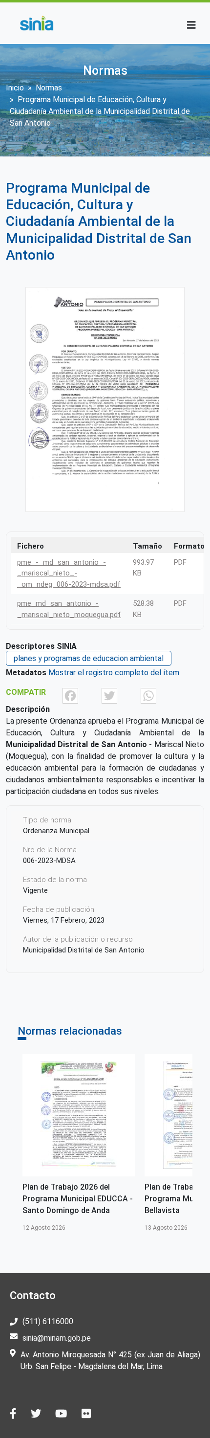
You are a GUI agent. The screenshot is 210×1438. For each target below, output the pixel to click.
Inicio (15, 87)
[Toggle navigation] (191, 25)
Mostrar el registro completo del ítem (113, 672)
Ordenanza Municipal (56, 830)
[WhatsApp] (148, 695)
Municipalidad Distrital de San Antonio (84, 950)
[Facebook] (70, 695)
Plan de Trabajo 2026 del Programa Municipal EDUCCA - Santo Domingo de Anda (77, 1198)
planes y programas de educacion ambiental (89, 658)
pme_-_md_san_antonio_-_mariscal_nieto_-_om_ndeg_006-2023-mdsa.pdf (69, 573)
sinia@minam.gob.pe (56, 1338)
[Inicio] (36, 23)
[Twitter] (109, 695)
